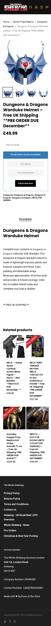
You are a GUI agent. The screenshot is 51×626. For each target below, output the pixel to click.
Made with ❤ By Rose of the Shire (22, 596)
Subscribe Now (25, 183)
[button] (47, 7)
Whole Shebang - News (16, 524)
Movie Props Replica (23, 22)
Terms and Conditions (16, 504)
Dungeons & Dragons (24, 195)
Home (6, 22)
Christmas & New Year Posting (21, 535)
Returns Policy (12, 498)
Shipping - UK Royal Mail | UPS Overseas (21, 517)
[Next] (43, 92)
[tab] (25, 219)
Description (25, 219)
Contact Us (10, 509)
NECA (34, 198)
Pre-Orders (10, 530)
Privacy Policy (12, 493)
